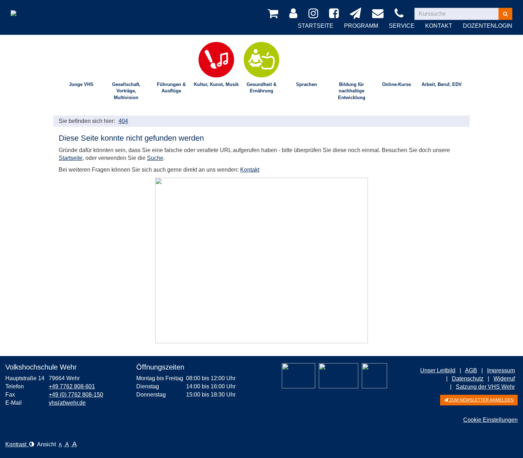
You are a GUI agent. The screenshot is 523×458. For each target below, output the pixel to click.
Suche (155, 158)
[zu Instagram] (314, 14)
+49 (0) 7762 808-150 (76, 395)
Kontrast (17, 444)
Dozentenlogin (487, 26)
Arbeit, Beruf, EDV (442, 84)
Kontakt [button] (438, 26)
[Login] (294, 14)
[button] (479, 400)
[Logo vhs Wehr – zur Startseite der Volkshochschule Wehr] (32, 9)
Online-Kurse (396, 84)
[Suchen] (505, 14)
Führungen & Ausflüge (171, 88)
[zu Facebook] (335, 14)
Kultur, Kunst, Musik (216, 84)
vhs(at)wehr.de (67, 403)
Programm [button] (361, 26)
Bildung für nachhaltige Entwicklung (351, 91)
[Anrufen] (400, 14)
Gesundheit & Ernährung (261, 88)
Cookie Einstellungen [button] (490, 420)
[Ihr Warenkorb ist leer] (274, 14)
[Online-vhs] (374, 375)
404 (123, 121)
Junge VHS (81, 84)
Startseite (315, 26)
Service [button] (401, 26)
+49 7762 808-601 (72, 386)
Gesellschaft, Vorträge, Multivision (126, 91)
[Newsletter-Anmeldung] (357, 14)
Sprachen (306, 84)
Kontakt (249, 170)
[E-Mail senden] (379, 14)
